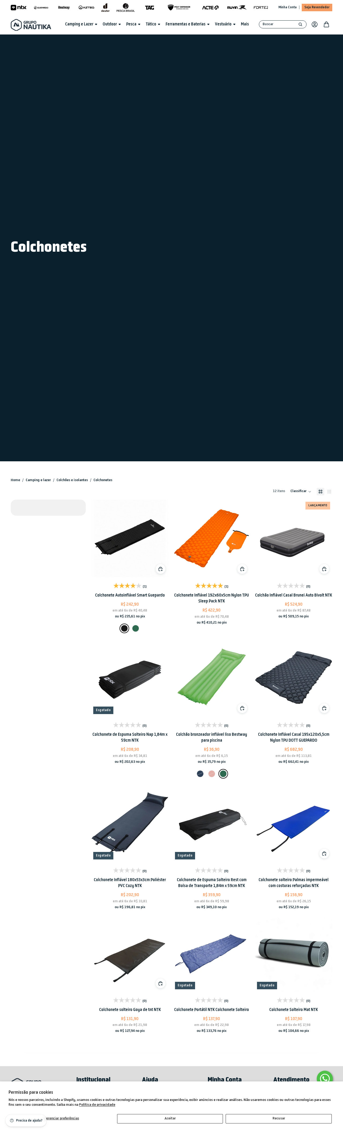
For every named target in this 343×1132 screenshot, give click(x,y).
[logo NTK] (19, 7)
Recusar (279, 1118)
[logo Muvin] (237, 7)
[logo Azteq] (86, 7)
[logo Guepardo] (41, 7)
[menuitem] (245, 24)
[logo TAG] (150, 7)
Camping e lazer (38, 480)
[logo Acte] (211, 7)
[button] (300, 491)
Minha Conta (287, 7)
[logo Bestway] (64, 7)
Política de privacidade (97, 1105)
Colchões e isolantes (72, 480)
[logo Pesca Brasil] (126, 7)
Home (15, 480)
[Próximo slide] (158, 538)
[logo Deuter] (105, 7)
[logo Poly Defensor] (179, 7)
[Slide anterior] (101, 538)
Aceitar (170, 1118)
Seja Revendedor (317, 7)
